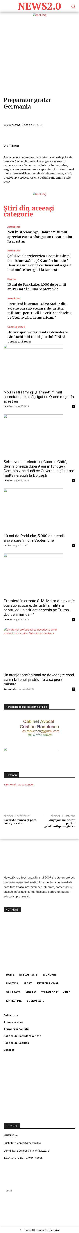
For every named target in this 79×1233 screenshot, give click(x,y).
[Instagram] (13, 1216)
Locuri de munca (28, 117)
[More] (71, 145)
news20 (16, 125)
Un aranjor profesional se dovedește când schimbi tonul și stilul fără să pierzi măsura (37, 336)
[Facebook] (46, 145)
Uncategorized (16, 327)
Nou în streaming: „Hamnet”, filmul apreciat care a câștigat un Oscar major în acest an (40, 236)
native (7, 545)
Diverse (11, 279)
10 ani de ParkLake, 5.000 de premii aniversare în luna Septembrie (34, 538)
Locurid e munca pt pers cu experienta (20, 821)
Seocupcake (10, 689)
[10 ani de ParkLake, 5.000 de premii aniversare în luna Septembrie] (39, 510)
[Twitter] (54, 145)
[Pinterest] (63, 145)
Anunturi (10, 117)
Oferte (45, 117)
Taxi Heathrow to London (19, 784)
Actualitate (13, 227)
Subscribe (39, 1200)
